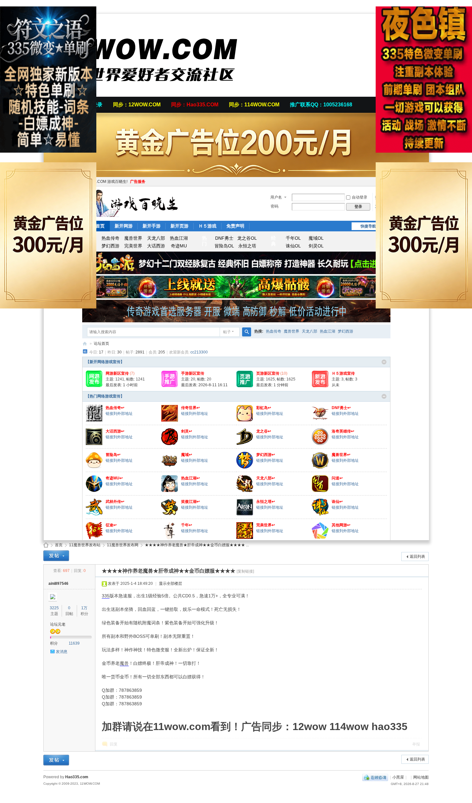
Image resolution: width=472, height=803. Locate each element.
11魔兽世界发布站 (85, 545)
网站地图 (421, 777)
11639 (74, 643)
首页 (59, 545)
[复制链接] (245, 571)
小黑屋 (398, 777)
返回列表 (417, 556)
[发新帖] (56, 555)
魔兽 (124, 663)
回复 (114, 744)
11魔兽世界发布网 (122, 545)
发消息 (61, 651)
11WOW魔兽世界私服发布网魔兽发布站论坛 (45, 545)
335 (105, 595)
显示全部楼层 (170, 583)
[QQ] (375, 777)
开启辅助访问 (427, 4)
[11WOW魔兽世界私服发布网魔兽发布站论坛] (146, 93)
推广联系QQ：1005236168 (321, 104)
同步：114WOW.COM (254, 104)
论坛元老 (58, 624)
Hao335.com (76, 777)
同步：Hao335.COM (194, 104)
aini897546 (58, 583)
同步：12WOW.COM (137, 104)
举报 (416, 744)
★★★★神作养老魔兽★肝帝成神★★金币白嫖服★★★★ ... (197, 545)
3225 (54, 608)
